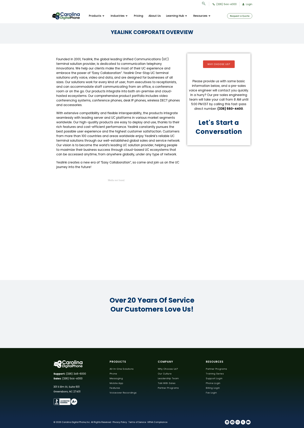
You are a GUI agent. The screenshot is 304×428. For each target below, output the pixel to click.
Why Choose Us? (218, 64)
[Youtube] (248, 422)
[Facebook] (232, 422)
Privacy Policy (120, 422)
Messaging (116, 378)
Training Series (215, 373)
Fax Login (211, 392)
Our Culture (165, 373)
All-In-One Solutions (122, 369)
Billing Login (213, 388)
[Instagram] (237, 422)
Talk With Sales (167, 383)
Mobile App (116, 383)
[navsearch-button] (205, 4)
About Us (154, 16)
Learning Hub (175, 16)
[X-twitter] (243, 422)
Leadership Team (168, 378)
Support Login (214, 378)
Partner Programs (168, 388)
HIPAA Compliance (157, 422)
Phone (113, 373)
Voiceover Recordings (123, 392)
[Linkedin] (227, 422)
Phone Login (213, 383)
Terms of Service (137, 422)
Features (115, 388)
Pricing (138, 16)
